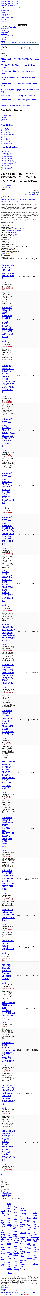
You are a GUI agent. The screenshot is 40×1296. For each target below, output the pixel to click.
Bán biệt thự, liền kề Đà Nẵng (9, 1253)
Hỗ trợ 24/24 (6, 1191)
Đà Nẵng (3, 117)
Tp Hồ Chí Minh (6, 116)
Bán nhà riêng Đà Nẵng (3, 1249)
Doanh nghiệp (5, 14)
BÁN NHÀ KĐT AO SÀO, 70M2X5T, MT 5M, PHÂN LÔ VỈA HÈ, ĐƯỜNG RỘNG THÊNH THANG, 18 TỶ (8, 488)
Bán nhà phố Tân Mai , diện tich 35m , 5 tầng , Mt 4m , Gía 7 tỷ (8, 271)
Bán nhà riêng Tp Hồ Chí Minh (3, 1235)
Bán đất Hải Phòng (29, 1255)
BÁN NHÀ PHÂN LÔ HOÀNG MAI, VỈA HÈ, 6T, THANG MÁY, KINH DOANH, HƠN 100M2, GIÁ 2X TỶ (8, 722)
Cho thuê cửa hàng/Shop (8, 162)
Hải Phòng (4, 119)
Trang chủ (4, 9)
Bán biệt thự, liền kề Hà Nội (10, 1222)
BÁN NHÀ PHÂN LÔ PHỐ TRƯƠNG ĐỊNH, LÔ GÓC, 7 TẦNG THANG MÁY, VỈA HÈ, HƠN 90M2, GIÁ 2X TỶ (7, 322)
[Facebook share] (4, 1287)
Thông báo (14, 42)
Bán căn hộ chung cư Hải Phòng (23, 1264)
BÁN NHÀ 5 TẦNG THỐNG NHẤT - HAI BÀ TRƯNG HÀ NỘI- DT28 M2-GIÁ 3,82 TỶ (8, 1051)
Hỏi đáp (3, 21)
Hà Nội (3, 114)
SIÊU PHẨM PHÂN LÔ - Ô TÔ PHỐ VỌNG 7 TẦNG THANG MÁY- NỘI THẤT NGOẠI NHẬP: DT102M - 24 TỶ (8, 1145)
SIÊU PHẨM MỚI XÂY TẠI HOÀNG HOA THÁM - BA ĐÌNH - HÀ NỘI (8, 1010)
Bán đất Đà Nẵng (29, 1246)
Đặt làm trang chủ (23, 42)
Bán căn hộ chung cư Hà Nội (23, 1224)
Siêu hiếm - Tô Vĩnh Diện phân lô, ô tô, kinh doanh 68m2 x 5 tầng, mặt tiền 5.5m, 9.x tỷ (8, 1094)
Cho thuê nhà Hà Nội (36, 1225)
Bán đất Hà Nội (30, 1227)
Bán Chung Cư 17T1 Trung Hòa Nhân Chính (19, 96)
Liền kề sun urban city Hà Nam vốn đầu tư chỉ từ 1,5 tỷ (8, 914)
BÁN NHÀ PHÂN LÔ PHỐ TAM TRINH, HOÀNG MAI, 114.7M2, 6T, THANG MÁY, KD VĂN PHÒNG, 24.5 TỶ (8, 832)
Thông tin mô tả (6, 196)
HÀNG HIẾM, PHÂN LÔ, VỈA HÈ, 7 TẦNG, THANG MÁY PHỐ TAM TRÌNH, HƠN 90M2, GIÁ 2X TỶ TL (8, 586)
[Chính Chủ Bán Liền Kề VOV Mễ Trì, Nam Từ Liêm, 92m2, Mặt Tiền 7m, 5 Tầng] (20, 201)
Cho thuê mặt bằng (6, 158)
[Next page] (2, 1181)
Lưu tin (4, 283)
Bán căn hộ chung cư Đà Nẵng (23, 1251)
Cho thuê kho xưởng (7, 160)
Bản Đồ (3, 19)
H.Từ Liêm (13, 234)
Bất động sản (5, 10)
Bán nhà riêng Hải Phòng (3, 1261)
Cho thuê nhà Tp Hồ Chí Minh (36, 1236)
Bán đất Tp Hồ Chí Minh (30, 1236)
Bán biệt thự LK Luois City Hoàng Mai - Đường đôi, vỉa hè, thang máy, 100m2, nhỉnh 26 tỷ (8, 673)
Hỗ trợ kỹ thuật (6, 1195)
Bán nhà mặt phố (6, 132)
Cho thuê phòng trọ (7, 164)
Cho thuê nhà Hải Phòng (35, 1259)
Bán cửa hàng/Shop (7, 143)
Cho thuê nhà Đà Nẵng (36, 1248)
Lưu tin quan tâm (6, 186)
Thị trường (4, 16)
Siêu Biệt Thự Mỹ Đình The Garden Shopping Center (6, 972)
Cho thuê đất (5, 155)
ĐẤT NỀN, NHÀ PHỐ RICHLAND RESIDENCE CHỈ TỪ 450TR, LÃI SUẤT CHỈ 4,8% (8, 879)
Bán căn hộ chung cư (7, 134)
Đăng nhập (4, 5)
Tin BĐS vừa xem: (9, 1291)
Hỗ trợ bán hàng (7, 1193)
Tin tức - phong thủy (7, 17)
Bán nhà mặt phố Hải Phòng (16, 1264)
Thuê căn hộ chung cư (8, 153)
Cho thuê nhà (5, 151)
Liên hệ (3, 23)
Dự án (3, 12)
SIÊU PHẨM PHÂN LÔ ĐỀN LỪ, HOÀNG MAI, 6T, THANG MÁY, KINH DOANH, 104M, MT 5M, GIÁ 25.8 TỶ (8, 774)
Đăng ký (10, 5)
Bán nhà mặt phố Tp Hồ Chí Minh (16, 1237)
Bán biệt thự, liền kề (23, 105)
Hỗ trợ (3, 42)
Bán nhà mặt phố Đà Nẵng (16, 1250)
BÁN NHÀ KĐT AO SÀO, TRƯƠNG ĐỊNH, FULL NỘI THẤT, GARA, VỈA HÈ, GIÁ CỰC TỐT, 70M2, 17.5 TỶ (8, 530)
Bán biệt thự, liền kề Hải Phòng (9, 1267)
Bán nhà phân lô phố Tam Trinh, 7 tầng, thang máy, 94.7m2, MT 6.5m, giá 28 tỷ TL (8, 632)
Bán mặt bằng (5, 139)
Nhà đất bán (4, 44)
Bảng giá (8, 42)
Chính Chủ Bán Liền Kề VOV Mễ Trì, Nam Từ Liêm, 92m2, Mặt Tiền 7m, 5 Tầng (18, 1293)
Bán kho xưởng (5, 141)
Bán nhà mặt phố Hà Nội (16, 1223)
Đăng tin (15, 5)
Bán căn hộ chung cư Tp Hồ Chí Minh (23, 1238)
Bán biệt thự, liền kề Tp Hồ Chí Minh (9, 1237)
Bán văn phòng (5, 138)
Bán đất (3, 136)
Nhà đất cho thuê (6, 46)
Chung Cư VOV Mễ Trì (13, 230)
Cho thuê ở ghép (6, 165)
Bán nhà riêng (5, 129)
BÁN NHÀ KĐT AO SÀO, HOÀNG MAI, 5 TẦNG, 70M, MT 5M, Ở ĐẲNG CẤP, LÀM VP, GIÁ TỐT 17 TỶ (8, 432)
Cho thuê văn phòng (7, 156)
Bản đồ (3, 198)
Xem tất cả (4, 121)
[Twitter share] (3, 1289)
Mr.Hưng (9, 254)
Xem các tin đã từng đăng (31, 194)
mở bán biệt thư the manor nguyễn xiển (8, 944)
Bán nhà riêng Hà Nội (4, 1223)
